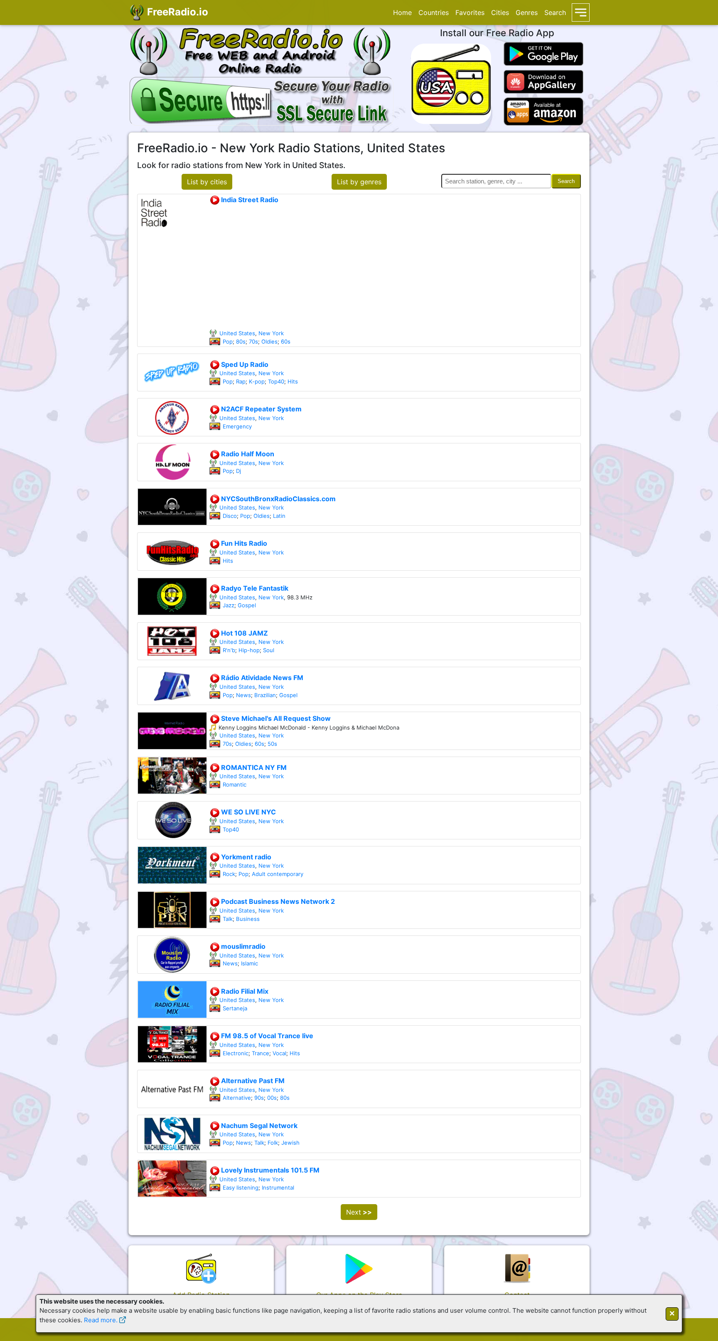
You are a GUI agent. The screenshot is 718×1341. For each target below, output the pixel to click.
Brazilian (265, 695)
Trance (260, 1053)
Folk (273, 1142)
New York (271, 333)
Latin (279, 515)
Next (359, 1212)
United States (237, 333)
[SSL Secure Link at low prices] (261, 100)
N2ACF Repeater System (260, 409)
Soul (268, 650)
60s (285, 341)
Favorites (469, 12)
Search (555, 12)
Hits (293, 381)
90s (259, 1097)
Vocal (279, 1053)
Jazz (228, 605)
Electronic (235, 1053)
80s (241, 341)
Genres (527, 12)
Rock (229, 874)
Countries (433, 12)
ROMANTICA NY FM (253, 767)
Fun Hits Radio (243, 543)
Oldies (269, 341)
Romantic (234, 784)
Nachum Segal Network (258, 1125)
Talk (228, 918)
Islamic (249, 963)
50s (272, 743)
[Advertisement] (394, 267)
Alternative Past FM (252, 1080)
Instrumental (278, 1187)
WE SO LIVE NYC (247, 812)
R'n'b (229, 650)
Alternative (237, 1097)
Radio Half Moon (246, 454)
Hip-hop (249, 650)
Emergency (237, 426)
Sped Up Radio (243, 364)
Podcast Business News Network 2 (277, 901)
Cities (500, 12)
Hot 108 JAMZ (243, 633)
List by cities (207, 182)
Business (248, 918)
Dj (238, 471)
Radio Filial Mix (243, 991)
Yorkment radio (245, 857)
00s (272, 1097)
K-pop (257, 381)
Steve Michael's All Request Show (275, 718)
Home (402, 12)
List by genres (359, 182)
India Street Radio (248, 199)
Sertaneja (235, 1008)
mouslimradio (242, 946)
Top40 (276, 381)
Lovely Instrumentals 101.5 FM (269, 1170)
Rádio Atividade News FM (261, 677)
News (243, 695)
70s (253, 341)
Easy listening (240, 1187)
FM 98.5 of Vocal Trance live (266, 1036)
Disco (230, 515)
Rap (241, 381)
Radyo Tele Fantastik (253, 588)
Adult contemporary (277, 874)
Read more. (101, 1320)
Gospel (247, 605)
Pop (228, 341)
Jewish (290, 1142)
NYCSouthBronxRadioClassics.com (277, 499)
